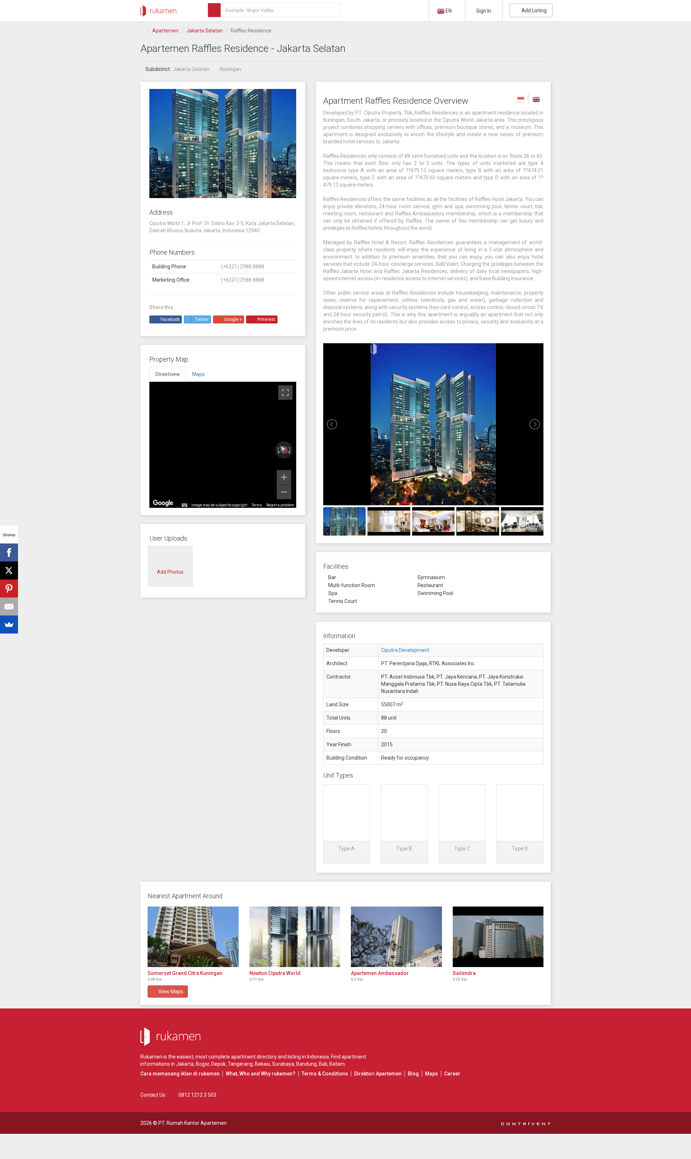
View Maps (169, 991)
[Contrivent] (526, 1123)
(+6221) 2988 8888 (242, 266)
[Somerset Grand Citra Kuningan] (193, 937)
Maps (431, 1074)
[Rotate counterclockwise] (277, 449)
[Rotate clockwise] (290, 449)
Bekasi (262, 1064)
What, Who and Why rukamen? (260, 1074)
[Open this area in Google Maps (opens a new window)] (163, 503)
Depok (218, 1064)
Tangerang (240, 1064)
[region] (222, 445)
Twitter (202, 319)
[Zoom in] (284, 477)
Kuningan (230, 69)
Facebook (170, 319)
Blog (413, 1074)
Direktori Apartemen (378, 1074)
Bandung (306, 1064)
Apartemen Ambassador (380, 973)
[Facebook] (9, 552)
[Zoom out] (284, 492)
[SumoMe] (9, 625)
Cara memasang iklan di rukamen (180, 1074)
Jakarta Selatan (204, 30)
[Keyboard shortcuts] (184, 505)
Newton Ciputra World (275, 973)
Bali (323, 1064)
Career (452, 1074)
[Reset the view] (284, 450)
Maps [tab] (198, 374)
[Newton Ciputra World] (294, 937)
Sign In (483, 11)
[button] (346, 824)
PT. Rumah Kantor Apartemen (192, 1123)
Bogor (202, 1064)
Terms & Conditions (325, 1074)
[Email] (9, 607)
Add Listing (533, 10)
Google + (233, 319)
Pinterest (266, 319)
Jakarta (185, 1064)
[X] (9, 570)
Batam (337, 1064)
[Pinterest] (9, 589)
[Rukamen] (158, 9)
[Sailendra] (498, 937)
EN (448, 11)
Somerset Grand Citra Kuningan (185, 973)
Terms (257, 505)
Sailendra (464, 973)
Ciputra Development (405, 650)
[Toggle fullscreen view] (285, 392)
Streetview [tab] (167, 374)
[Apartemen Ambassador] (396, 937)
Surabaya (283, 1064)
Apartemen (165, 30)
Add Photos (170, 572)
